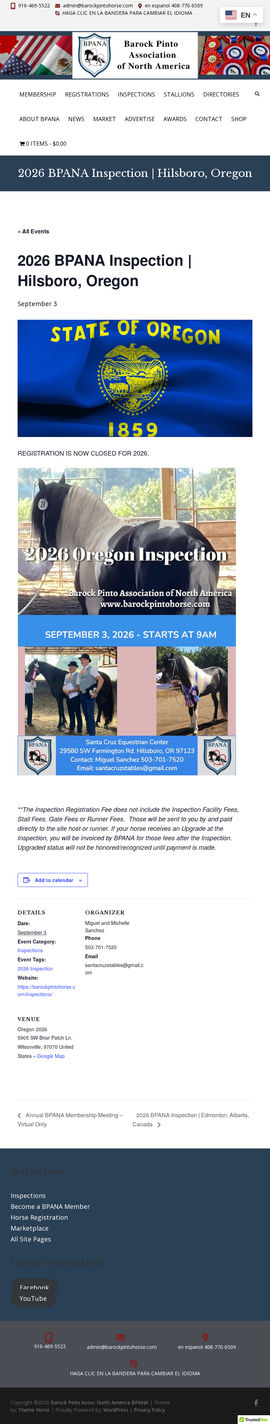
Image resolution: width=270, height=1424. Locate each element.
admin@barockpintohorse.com (98, 5)
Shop (238, 119)
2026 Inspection (35, 968)
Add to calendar (54, 879)
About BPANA (39, 119)
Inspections (136, 94)
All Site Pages (31, 1239)
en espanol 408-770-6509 (174, 5)
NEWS (76, 119)
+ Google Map (49, 1055)
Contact (209, 119)
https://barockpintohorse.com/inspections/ (46, 990)
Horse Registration (39, 1217)
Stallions (179, 94)
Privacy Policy (149, 1409)
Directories (221, 94)
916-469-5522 (34, 5)
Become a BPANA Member (50, 1206)
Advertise (140, 119)
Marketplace (30, 1228)
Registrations (87, 94)
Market (104, 119)
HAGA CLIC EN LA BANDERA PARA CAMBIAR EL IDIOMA (127, 12)
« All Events (33, 231)
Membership (37, 94)
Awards (175, 119)
